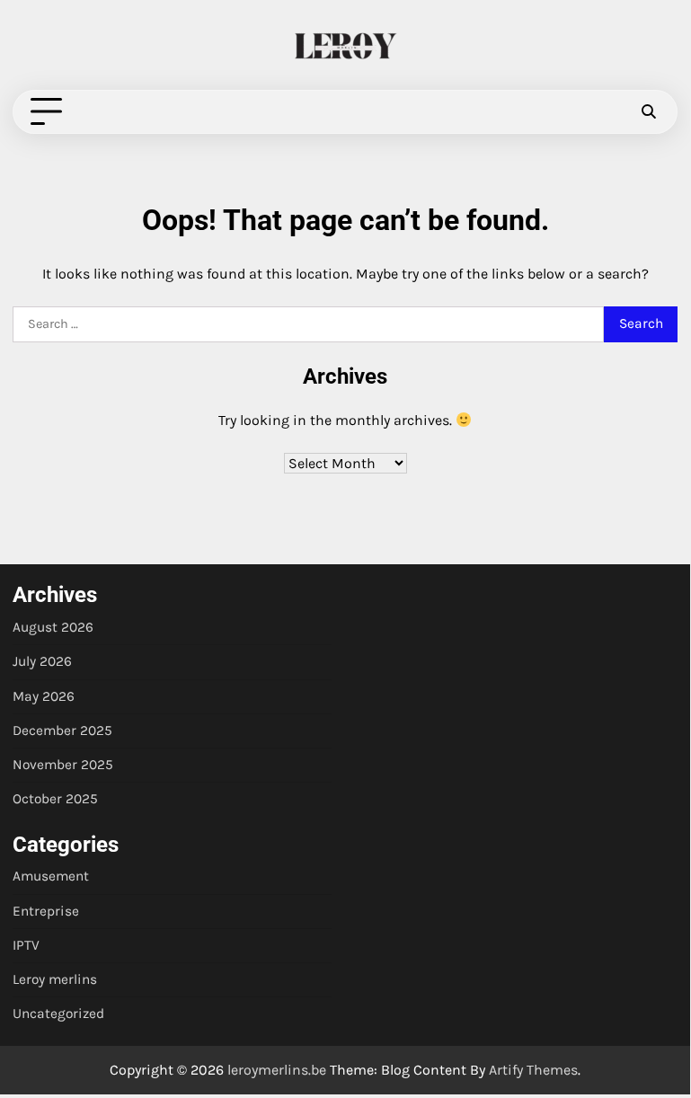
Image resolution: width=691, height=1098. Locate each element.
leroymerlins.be (276, 1069)
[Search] (648, 112)
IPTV (26, 945)
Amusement (51, 876)
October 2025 (55, 799)
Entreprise (46, 911)
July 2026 (42, 661)
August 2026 (53, 627)
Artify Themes (533, 1069)
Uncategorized (58, 1013)
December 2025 (62, 730)
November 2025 (63, 765)
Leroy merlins (55, 979)
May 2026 (44, 696)
